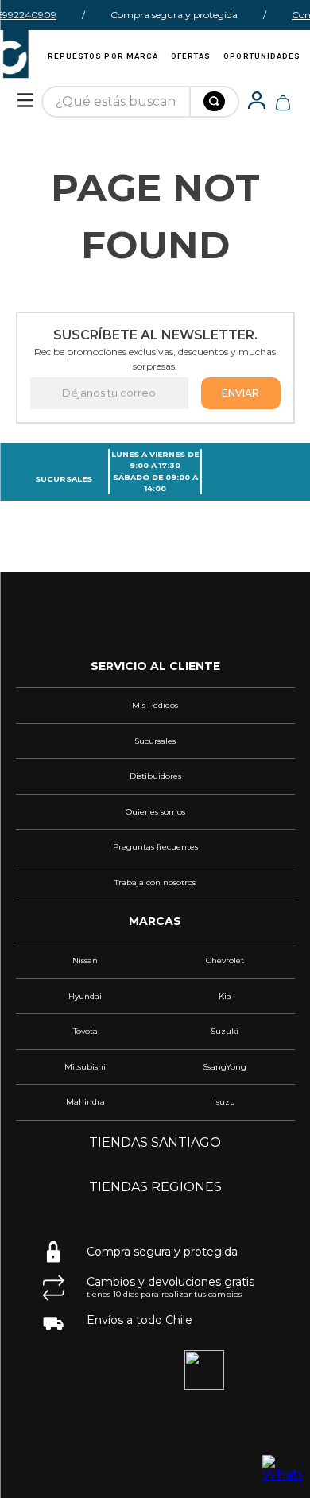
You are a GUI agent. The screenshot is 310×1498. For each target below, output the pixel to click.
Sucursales (63, 478)
